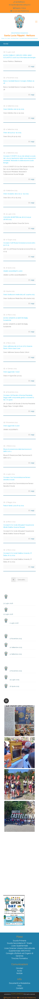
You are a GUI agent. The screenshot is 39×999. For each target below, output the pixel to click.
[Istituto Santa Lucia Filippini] (19, 21)
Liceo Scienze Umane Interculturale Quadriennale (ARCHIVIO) (19, 949)
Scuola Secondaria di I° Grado (19, 943)
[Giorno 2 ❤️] (19, 784)
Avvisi (19, 971)
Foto (20, 986)
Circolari (19, 968)
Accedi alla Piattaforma (20, 11)
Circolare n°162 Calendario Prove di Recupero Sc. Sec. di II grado (22, 610)
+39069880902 (20, 2)
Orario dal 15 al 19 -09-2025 (12, 132)
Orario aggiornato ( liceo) (11, 372)
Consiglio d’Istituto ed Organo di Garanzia (19, 954)
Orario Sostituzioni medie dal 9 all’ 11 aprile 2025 (18, 294)
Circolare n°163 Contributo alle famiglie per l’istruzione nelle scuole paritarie (19, 598)
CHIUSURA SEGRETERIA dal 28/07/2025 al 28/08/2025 (21, 676)
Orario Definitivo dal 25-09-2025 (13, 109)
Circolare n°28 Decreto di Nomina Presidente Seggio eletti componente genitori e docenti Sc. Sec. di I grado (18, 397)
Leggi (32, 66)
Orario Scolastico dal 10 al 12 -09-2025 (15, 194)
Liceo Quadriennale (19, 946)
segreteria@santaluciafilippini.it (20, 5)
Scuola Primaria (19, 941)
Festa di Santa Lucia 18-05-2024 (13, 505)
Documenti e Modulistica (19, 983)
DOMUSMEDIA (17, 994)
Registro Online (20, 8)
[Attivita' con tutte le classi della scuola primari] (19, 752)
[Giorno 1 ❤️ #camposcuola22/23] (19, 816)
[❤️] (19, 720)
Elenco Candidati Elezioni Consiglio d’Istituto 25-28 (21, 635)
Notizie (19, 973)
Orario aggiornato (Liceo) (11, 426)
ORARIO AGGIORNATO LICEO (12, 271)
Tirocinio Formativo (19, 958)
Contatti (19, 988)
